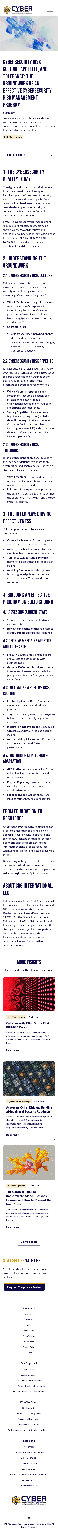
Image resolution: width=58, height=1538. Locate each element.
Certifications (29, 1330)
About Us (29, 1325)
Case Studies (29, 1336)
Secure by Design (29, 1375)
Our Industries (29, 1408)
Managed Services (29, 1479)
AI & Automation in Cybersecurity (29, 1386)
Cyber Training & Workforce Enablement (29, 1474)
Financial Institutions (29, 1424)
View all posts (29, 1241)
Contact (29, 1314)
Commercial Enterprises (29, 1419)
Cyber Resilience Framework (29, 1380)
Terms (29, 1352)
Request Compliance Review (24, 1287)
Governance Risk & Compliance (29, 1452)
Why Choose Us (29, 1369)
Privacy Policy (29, 1347)
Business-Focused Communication (29, 1391)
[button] (50, 10)
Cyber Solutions (29, 1468)
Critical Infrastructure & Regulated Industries (29, 1430)
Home (29, 1319)
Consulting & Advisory (29, 1485)
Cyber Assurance (29, 1463)
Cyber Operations (29, 1457)
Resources (29, 1341)
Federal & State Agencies (29, 1413)
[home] (17, 10)
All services (29, 1446)
